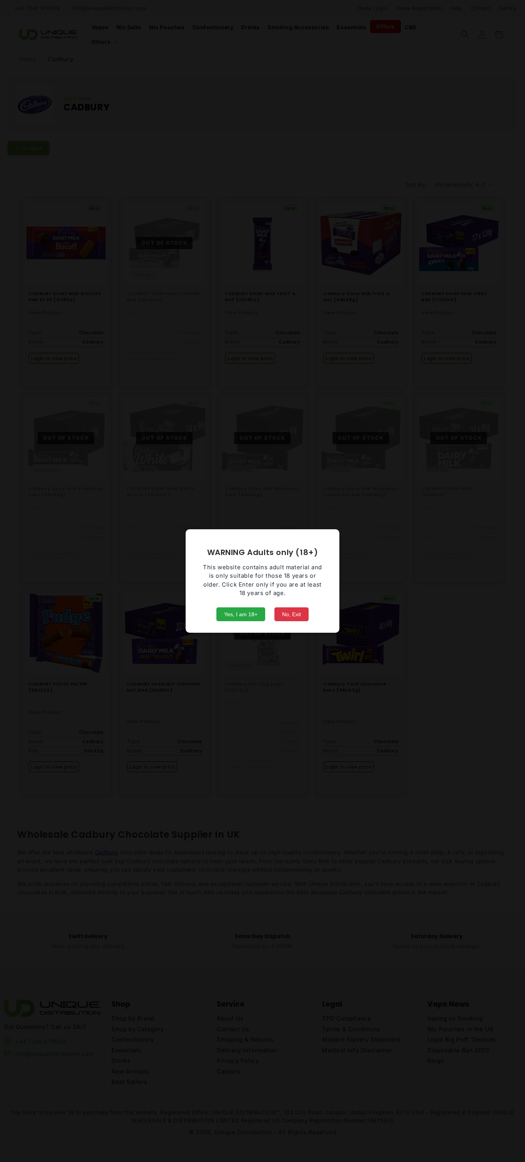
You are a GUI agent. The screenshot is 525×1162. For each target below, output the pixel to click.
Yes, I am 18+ (241, 614)
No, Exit (291, 614)
